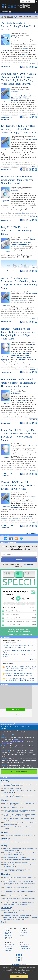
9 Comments (6, 118)
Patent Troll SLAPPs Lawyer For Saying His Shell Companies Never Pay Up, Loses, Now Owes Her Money (19, 435)
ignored (24, 54)
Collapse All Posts (30, 14)
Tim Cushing (33, 139)
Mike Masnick (15, 91)
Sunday (4, 832)
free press (21, 400)
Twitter (7, 930)
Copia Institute (25, 945)
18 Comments (6, 220)
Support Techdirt (25, 948)
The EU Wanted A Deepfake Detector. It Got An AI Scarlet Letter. (20, 891)
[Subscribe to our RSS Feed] (16, 538)
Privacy (22, 935)
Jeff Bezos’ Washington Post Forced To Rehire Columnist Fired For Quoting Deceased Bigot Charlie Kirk (18, 333)
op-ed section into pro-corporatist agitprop (16, 358)
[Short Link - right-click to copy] (21, 67)
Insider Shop (24, 946)
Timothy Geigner (16, 37)
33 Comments (6, 372)
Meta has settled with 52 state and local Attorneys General (23, 98)
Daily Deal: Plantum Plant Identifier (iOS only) (15, 862)
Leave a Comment (7, 271)
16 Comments (7, 526)
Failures (7, 47)
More (2, 922)
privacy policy (27, 564)
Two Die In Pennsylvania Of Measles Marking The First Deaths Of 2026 (18, 26)
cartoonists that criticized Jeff (25, 360)
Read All (33, 659)
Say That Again (5, 356)
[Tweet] (30, 67)
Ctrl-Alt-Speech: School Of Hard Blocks (14, 857)
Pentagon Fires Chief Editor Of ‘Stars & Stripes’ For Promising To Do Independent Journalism (19, 383)
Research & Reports (9, 938)
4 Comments (5, 67)
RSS (6, 934)
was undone (15, 507)
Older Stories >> (32, 533)
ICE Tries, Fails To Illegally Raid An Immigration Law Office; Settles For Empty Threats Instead (18, 129)
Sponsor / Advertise (8, 949)
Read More (5, 117)
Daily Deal (32, 239)
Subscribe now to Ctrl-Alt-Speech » (19, 634)
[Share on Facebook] (33, 67)
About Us (23, 930)
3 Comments (5, 423)
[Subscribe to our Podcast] (21, 538)
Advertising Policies (23, 933)
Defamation (6, 457)
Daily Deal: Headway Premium (12, 788)
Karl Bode (32, 344)
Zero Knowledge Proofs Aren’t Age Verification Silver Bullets (19, 859)
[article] (12, 734)
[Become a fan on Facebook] (11, 538)
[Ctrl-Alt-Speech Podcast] (19, 578)
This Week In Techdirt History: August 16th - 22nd (17, 842)
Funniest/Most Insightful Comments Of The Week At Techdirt (19, 835)
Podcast (8, 935)
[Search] (36, 1)
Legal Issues (6, 101)
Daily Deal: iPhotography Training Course (14, 895)
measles (6, 50)
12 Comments (6, 169)
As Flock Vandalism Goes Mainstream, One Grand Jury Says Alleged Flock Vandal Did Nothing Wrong (19, 283)
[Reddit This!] (27, 67)
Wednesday (6, 907)
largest (25, 48)
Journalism (6, 403)
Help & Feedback (11, 945)
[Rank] (4, 667)
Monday (5, 800)
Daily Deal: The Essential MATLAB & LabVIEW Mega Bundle (16, 230)
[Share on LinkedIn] (36, 67)
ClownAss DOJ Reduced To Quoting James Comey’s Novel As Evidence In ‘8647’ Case (18, 485)
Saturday (5, 839)
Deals (8, 251)
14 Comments (6, 321)
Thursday (5, 874)
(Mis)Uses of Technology (6, 201)
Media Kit (8, 946)
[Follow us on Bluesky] (5, 538)
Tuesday (5, 781)
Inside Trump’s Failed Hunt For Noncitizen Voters (16, 915)
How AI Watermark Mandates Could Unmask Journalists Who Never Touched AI (17, 180)
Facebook (8, 932)
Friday (4, 845)
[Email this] (24, 67)
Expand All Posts (14, 14)
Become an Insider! (19, 772)
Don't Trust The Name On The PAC (13, 807)
